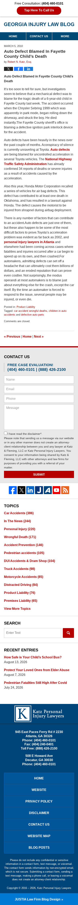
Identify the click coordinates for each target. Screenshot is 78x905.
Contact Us (39, 36)
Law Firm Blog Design (37, 899)
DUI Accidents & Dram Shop (29, 561)
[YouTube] (56, 490)
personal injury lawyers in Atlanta (29, 242)
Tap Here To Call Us (39, 10)
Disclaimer (39, 813)
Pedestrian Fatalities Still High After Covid (35, 682)
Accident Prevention (23, 545)
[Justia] (39, 490)
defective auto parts (32, 314)
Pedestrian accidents (24, 553)
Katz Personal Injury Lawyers (54, 887)
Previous (12, 336)
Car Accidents (19, 513)
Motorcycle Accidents (23, 577)
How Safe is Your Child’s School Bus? (33, 657)
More (65, 36)
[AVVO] (47, 490)
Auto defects (60, 149)
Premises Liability (20, 600)
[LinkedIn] (30, 490)
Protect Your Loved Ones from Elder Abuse (36, 670)
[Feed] (65, 490)
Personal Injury (19, 529)
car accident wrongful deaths (30, 310)
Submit (39, 474)
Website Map (39, 836)
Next (39, 336)
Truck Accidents (19, 569)
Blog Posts (39, 847)
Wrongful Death (20, 537)
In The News (17, 521)
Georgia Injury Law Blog (39, 25)
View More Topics (17, 608)
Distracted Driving (21, 584)
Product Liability (26, 306)
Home (13, 36)
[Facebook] (12, 490)
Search (68, 633)
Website (39, 790)
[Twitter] (21, 490)
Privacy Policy (39, 801)
